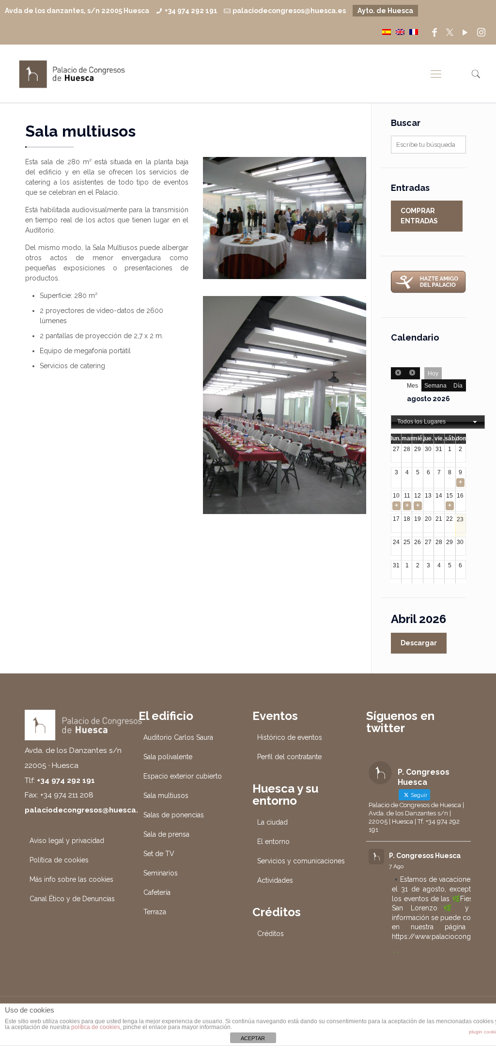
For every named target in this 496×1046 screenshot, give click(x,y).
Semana (435, 385)
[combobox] (438, 422)
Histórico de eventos (289, 737)
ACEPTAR (253, 1038)
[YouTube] (465, 32)
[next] (412, 373)
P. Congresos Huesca (425, 855)
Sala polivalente (167, 757)
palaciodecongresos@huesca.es (289, 11)
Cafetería (156, 892)
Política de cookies (59, 860)
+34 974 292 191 (191, 11)
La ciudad (272, 822)
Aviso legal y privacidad (67, 840)
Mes (412, 385)
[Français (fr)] (413, 31)
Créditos (270, 933)
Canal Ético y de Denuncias (72, 899)
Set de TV (158, 854)
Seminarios (160, 873)
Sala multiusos (165, 795)
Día (458, 385)
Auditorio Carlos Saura (178, 737)
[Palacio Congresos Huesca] (72, 74)
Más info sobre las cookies (71, 879)
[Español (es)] (386, 31)
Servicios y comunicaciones (301, 861)
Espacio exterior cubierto (182, 776)
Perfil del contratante (289, 757)
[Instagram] (481, 32)
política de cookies (95, 1027)
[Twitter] (449, 32)
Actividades (275, 880)
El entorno (273, 841)
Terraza (154, 912)
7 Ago (396, 866)
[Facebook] (434, 32)
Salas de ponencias (173, 815)
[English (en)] (400, 31)
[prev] (398, 373)
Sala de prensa (166, 834)
